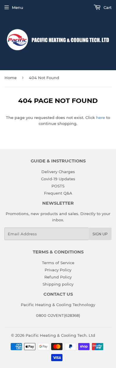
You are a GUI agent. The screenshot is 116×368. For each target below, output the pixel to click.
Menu (17, 7)
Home (10, 77)
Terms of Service (58, 262)
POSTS (58, 186)
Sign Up (100, 234)
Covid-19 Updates (58, 178)
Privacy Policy (58, 269)
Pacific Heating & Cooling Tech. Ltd (60, 335)
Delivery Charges (58, 171)
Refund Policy (58, 277)
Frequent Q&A (58, 193)
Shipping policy (58, 284)
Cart (107, 7)
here (100, 117)
